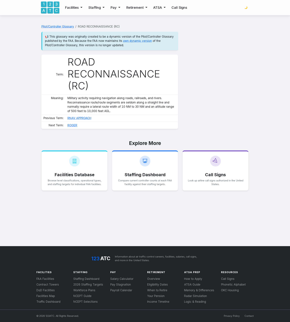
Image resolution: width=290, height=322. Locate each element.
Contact (249, 315)
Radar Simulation (195, 296)
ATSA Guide (192, 284)
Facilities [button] (72, 8)
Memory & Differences (199, 290)
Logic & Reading (195, 301)
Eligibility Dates (157, 284)
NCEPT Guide (82, 296)
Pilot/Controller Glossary (57, 26)
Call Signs (179, 8)
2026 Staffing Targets (88, 284)
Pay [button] (113, 8)
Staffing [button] (95, 8)
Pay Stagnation (120, 284)
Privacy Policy (232, 315)
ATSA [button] (158, 8)
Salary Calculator (121, 279)
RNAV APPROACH (79, 118)
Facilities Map (45, 296)
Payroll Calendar (121, 290)
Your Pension (156, 296)
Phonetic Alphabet (233, 284)
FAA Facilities (45, 279)
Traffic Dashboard (48, 301)
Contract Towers (47, 284)
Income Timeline (158, 301)
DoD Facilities (45, 290)
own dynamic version (137, 40)
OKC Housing (230, 290)
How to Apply (193, 279)
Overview (153, 279)
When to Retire (157, 290)
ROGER (72, 125)
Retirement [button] (135, 8)
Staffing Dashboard (86, 279)
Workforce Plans (84, 290)
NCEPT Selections (85, 301)
